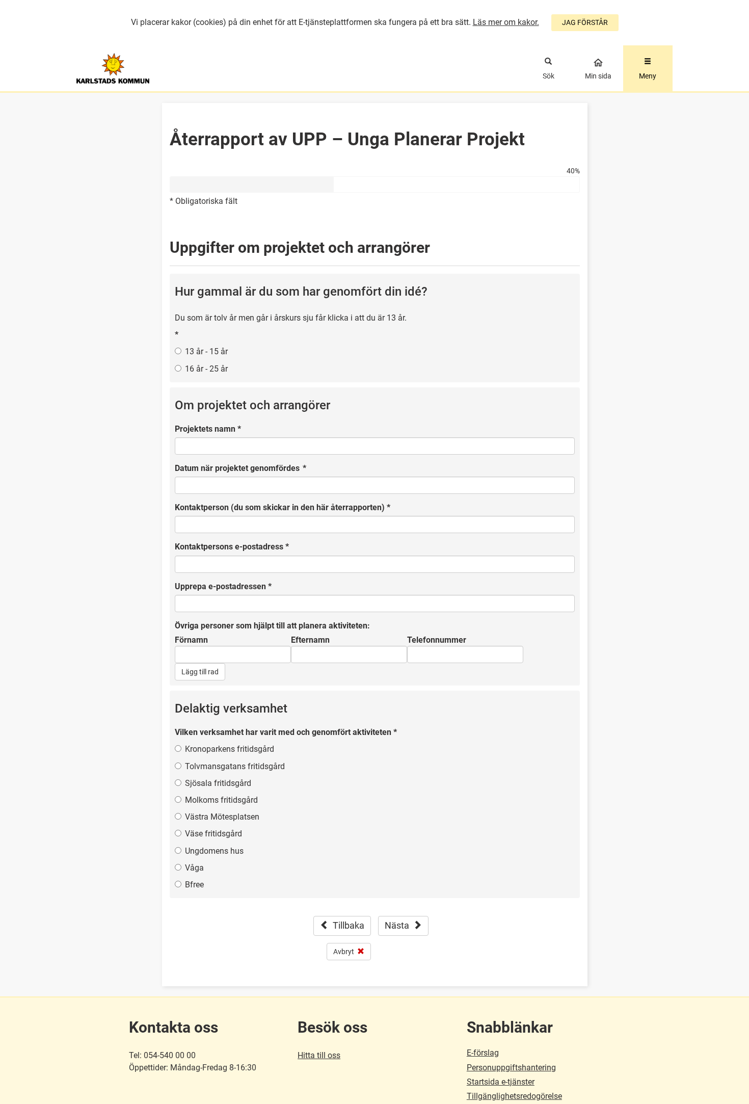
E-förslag (483, 1053)
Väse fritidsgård (213, 833)
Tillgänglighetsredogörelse (514, 1096)
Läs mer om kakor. (506, 22)
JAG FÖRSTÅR (585, 22)
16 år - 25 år (206, 369)
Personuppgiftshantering (511, 1067)
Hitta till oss (319, 1055)
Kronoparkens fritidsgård (229, 749)
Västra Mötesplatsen (222, 817)
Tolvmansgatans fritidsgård (235, 766)
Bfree (194, 884)
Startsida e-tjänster (500, 1082)
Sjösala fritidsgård (218, 783)
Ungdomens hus (214, 851)
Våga (194, 868)
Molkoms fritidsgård (221, 800)
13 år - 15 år (206, 351)
